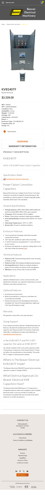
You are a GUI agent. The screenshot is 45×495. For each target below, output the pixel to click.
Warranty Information (22, 146)
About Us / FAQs (22, 460)
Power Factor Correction (13, 24)
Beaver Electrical (7, 92)
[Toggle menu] (3, 3)
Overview (22, 141)
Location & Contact (22, 463)
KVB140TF (25, 24)
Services (22, 453)
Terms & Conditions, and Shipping (22, 440)
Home (3, 24)
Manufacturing (22, 455)
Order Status (22, 438)
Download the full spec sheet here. (17, 179)
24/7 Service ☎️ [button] (22, 475)
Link (25, 248)
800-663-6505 (10, 2)
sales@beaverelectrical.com (12, 334)
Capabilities (22, 458)
